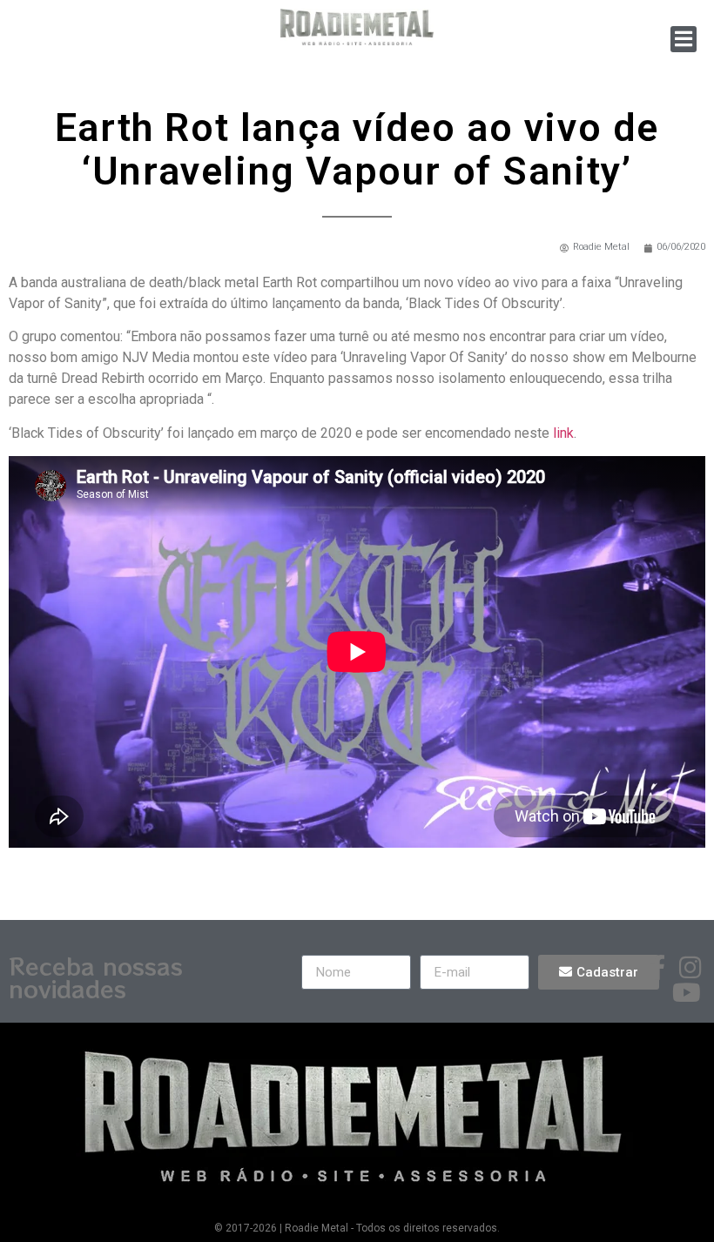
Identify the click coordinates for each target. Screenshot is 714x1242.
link (563, 433)
